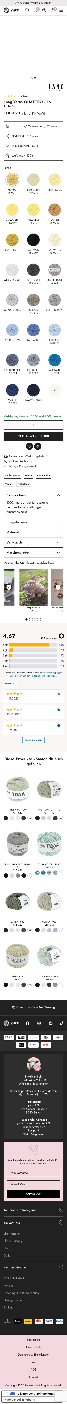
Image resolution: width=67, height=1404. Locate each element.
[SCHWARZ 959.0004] (37, 930)
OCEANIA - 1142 (49, 976)
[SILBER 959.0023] (49, 930)
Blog (6, 1248)
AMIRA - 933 (17, 921)
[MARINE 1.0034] (23, 875)
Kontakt (8, 1286)
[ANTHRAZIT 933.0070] (23, 930)
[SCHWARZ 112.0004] (37, 818)
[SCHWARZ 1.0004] (5, 875)
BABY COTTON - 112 (49, 809)
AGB (34, 1370)
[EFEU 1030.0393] (55, 872)
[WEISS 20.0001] (17, 818)
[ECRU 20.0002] (11, 818)
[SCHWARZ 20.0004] (5, 818)
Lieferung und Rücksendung (21, 1293)
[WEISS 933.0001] (11, 930)
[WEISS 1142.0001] (43, 984)
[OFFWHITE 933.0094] (17, 930)
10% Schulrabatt (14, 1278)
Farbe (7, 168)
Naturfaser (24, 484)
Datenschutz (33, 1347)
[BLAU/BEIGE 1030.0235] (49, 872)
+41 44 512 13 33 (35, 1080)
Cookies (33, 1362)
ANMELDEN (33, 1194)
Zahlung (8, 1307)
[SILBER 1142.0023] (55, 984)
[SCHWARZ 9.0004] (5, 984)
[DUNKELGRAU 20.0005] (23, 818)
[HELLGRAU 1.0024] (17, 875)
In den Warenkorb (33, 436)
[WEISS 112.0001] (49, 818)
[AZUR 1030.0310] (37, 872)
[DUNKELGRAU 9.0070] (23, 984)
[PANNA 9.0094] (11, 984)
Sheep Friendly (13, 1241)
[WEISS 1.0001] (11, 875)
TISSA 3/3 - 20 (18, 809)
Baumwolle (43, 475)
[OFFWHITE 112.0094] (43, 818)
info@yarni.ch (33, 1077)
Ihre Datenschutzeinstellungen (35, 1393)
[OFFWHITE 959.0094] (43, 930)
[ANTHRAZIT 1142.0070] (49, 984)
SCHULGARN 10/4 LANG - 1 (17, 866)
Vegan (8, 484)
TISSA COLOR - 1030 (49, 864)
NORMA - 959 (49, 921)
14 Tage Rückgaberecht (33, 3)
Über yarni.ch (12, 1234)
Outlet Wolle (12, 475)
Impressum (33, 1340)
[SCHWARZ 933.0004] (5, 930)
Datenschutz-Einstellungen (33, 1355)
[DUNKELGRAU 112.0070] (55, 818)
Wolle (28, 475)
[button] (32, 78)
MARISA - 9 (18, 976)
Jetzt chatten (40, 1084)
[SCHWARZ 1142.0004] (37, 984)
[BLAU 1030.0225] (43, 872)
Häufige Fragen (13, 1300)
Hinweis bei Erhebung (19, 1399)
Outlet (7, 1255)
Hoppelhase (33, 607)
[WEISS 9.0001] (17, 984)
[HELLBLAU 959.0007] (55, 930)
